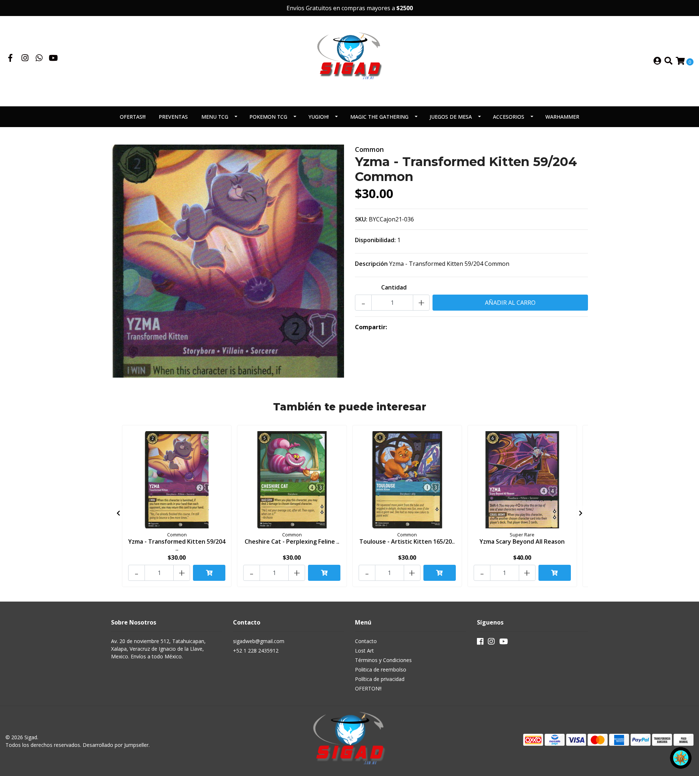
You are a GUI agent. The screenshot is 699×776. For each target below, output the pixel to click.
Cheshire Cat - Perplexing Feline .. (292, 541)
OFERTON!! (368, 688)
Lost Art (364, 650)
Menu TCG (214, 116)
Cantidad (394, 287)
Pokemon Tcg (268, 116)
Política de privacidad (379, 678)
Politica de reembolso (380, 669)
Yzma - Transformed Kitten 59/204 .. (176, 544)
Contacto (366, 641)
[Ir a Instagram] (25, 59)
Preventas (173, 116)
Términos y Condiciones (383, 660)
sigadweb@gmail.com (258, 641)
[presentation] (118, 513)
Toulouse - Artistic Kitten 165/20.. (407, 541)
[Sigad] (349, 60)
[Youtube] (53, 59)
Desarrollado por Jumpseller (116, 744)
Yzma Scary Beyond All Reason (522, 541)
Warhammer (562, 116)
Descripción (371, 264)
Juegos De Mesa (451, 116)
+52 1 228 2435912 (256, 650)
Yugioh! (318, 116)
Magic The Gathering (379, 116)
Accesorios (508, 116)
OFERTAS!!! (133, 116)
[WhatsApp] (39, 59)
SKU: (361, 219)
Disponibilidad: (375, 240)
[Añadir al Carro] (209, 573)
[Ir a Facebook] (10, 59)
